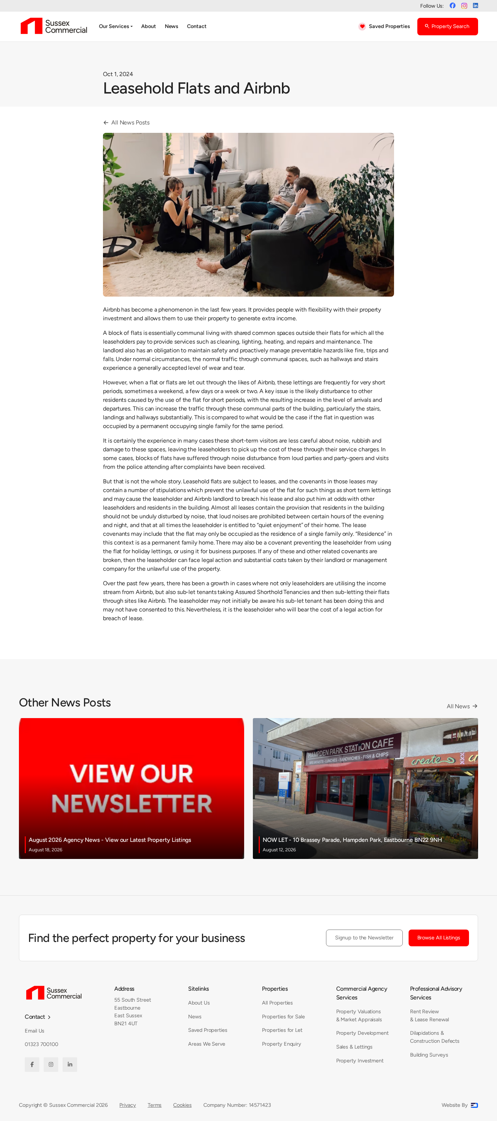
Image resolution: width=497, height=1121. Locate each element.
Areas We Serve (206, 1044)
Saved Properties (207, 1030)
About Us (199, 1002)
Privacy (127, 1105)
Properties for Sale (283, 1016)
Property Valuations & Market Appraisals (359, 1015)
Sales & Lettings (354, 1046)
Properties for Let (282, 1030)
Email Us (34, 1030)
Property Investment (359, 1060)
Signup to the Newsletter (364, 937)
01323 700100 (41, 1044)
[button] (116, 26)
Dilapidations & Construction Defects (435, 1037)
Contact (196, 26)
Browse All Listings (438, 937)
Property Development (362, 1033)
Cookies (182, 1105)
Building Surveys (429, 1054)
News (172, 26)
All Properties (277, 1002)
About (148, 26)
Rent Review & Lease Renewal (429, 1015)
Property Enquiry (281, 1044)
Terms (155, 1105)
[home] (54, 26)
